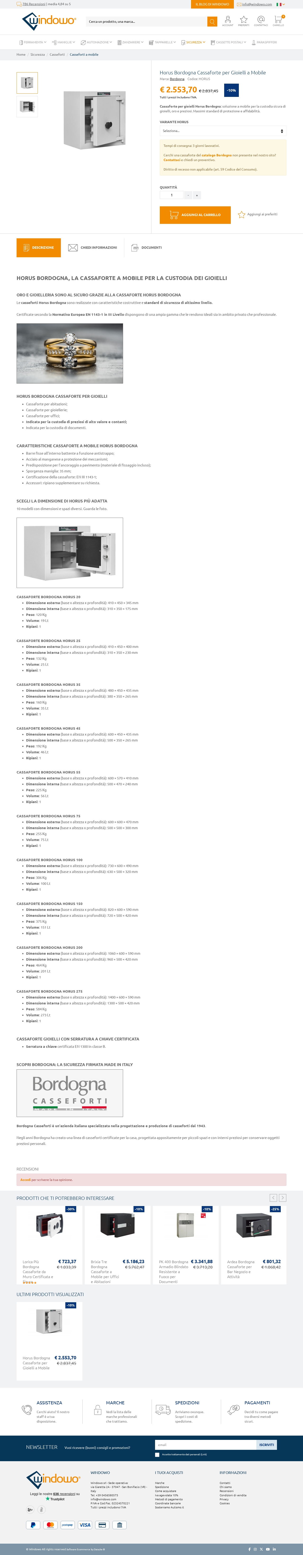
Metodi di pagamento (169, 1499)
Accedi (25, 1180)
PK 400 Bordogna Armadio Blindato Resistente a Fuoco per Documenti (173, 1272)
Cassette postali (230, 42)
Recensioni (227, 1490)
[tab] (39, 247)
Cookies (225, 1503)
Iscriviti (266, 1445)
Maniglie (65, 42)
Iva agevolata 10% (166, 1495)
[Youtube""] (268, 1549)
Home (21, 54)
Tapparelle (164, 42)
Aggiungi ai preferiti (262, 214)
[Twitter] (261, 1549)
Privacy (224, 1499)
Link (203, 1454)
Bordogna (177, 79)
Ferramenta (34, 42)
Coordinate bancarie (168, 1503)
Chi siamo (226, 1486)
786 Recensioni (33, 4)
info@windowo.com (257, 4)
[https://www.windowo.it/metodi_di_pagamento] (151, 1525)
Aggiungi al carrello (201, 215)
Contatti (225, 1482)
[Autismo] (41, 1509)
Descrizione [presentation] (42, 247)
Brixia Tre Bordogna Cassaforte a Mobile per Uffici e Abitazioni (105, 1272)
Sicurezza (194, 42)
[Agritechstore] (30, 1509)
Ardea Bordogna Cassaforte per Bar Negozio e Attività (240, 1269)
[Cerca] (212, 22)
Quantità (168, 187)
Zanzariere (131, 42)
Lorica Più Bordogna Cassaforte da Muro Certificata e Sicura (38, 1272)
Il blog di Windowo (212, 4)
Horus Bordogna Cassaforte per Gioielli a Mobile (36, 1363)
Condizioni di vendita (233, 1495)
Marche (160, 1482)
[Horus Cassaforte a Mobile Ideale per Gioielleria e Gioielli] (27, 106)
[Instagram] (255, 1549)
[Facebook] (250, 1549)
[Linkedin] (274, 1549)
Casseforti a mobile (84, 54)
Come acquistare (165, 1490)
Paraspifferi (267, 42)
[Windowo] (46, 21)
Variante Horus (174, 122)
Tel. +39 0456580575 (104, 1495)
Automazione (98, 42)
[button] (227, 21)
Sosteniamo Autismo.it (169, 1507)
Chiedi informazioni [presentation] (98, 247)
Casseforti (57, 54)
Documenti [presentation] (151, 247)
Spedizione (162, 1486)
